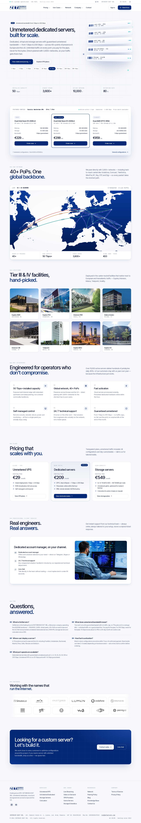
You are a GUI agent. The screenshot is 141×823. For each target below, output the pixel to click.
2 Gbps (21, 68)
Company (77, 7)
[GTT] (24, 710)
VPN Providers (68, 797)
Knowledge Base (93, 800)
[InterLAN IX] (59, 701)
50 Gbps (59, 68)
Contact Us (91, 803)
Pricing (45, 7)
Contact (88, 7)
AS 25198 (123, 1)
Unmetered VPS (45, 792)
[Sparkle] (40, 701)
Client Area (125, 7)
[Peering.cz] (101, 710)
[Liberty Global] (43, 710)
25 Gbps (52, 68)
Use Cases (56, 7)
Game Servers (68, 800)
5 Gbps (29, 68)
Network (68, 7)
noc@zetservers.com (108, 815)
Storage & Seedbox (70, 803)
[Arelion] (21, 701)
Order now (30, 143)
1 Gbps (13, 68)
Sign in (112, 7)
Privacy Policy (115, 794)
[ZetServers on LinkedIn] (11, 805)
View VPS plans (20, 496)
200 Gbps (75, 68)
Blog (89, 797)
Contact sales (104, 747)
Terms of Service (117, 792)
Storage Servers (45, 797)
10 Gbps (36, 68)
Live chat (120, 747)
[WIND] (63, 710)
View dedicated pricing (20, 62)
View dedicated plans (63, 496)
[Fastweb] (79, 701)
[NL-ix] (82, 710)
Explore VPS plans (43, 62)
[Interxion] (121, 710)
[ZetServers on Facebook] (16, 805)
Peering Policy (92, 794)
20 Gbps (44, 68)
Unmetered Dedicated (47, 794)
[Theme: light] (130, 2)
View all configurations (119, 152)
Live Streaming (68, 792)
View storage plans (103, 496)
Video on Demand (70, 794)
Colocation (43, 800)
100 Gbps (67, 68)
